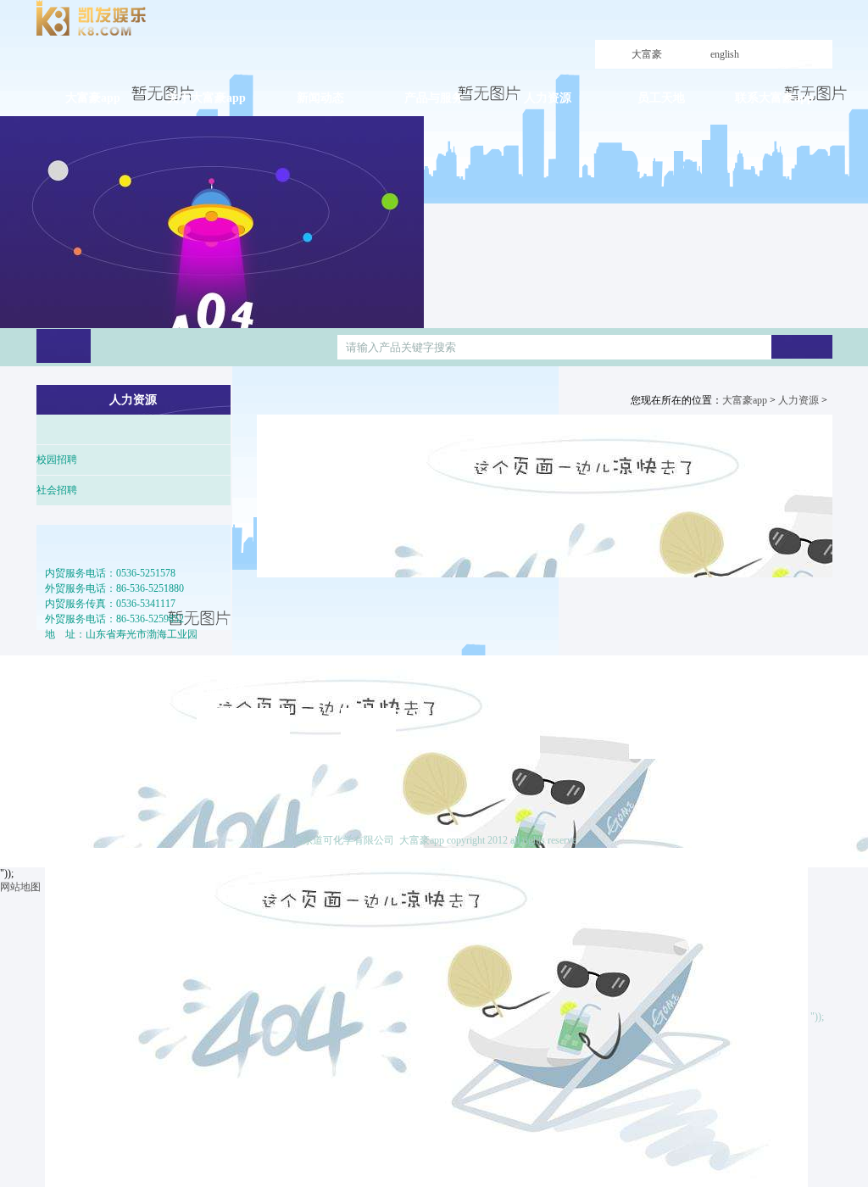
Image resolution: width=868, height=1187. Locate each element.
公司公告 (369, 716)
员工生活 (657, 750)
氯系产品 (225, 767)
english (724, 54)
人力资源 (798, 400)
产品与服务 (222, 688)
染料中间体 (230, 716)
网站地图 (20, 887)
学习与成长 (662, 716)
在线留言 (806, 780)
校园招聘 (56, 459)
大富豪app (647, 68)
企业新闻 (369, 733)
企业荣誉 (81, 780)
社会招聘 (56, 490)
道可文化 (81, 763)
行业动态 (369, 750)
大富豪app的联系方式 (808, 746)
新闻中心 (361, 688)
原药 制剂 (226, 733)
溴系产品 (225, 750)
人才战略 (513, 716)
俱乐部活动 (662, 733)
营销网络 (225, 784)
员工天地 (649, 688)
